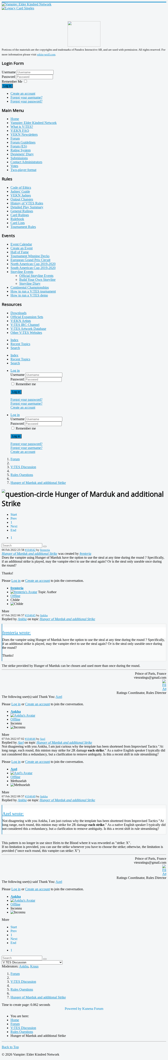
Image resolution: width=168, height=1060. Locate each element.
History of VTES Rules (26, 203)
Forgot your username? (26, 97)
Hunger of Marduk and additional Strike (29, 553)
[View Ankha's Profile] (22, 715)
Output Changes (21, 199)
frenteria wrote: (16, 632)
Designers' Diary (22, 154)
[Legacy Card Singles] (18, 8)
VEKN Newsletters (24, 134)
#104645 (30, 615)
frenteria (45, 549)
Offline (15, 596)
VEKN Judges (20, 195)
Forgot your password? (26, 101)
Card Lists (17, 223)
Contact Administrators (26, 162)
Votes (14, 166)
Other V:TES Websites (26, 332)
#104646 (30, 738)
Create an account (22, 93)
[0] (164, 689)
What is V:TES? (21, 126)
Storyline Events (21, 272)
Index (14, 340)
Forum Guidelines (22, 142)
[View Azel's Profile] (21, 773)
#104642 (30, 549)
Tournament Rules (23, 227)
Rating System (20, 150)
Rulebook (17, 219)
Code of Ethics (20, 187)
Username (9, 72)
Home (14, 119)
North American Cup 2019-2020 (33, 264)
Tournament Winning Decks (29, 256)
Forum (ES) (18, 146)
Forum (15, 138)
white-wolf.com (46, 54)
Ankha (44, 615)
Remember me (26, 384)
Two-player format (23, 170)
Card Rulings (19, 215)
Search (15, 348)
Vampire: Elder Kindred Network (33, 123)
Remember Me (12, 81)
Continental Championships (29, 287)
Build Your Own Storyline (37, 279)
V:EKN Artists (20, 321)
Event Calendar (21, 244)
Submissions (19, 158)
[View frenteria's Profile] (23, 592)
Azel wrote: (13, 813)
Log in (7, 85)
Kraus (34, 966)
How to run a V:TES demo (29, 295)
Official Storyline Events (36, 275)
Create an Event (21, 248)
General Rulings (21, 211)
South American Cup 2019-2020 (33, 268)
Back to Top (10, 1047)
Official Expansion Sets (26, 317)
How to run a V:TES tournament (33, 291)
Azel (59, 697)
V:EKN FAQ (19, 130)
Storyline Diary (29, 283)
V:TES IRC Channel (24, 325)
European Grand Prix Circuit (30, 260)
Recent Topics (20, 344)
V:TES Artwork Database (28, 329)
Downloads (18, 313)
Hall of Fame (19, 252)
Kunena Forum (92, 1008)
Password (9, 77)
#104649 (30, 796)
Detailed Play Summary (26, 207)
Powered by (73, 1008)
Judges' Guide (20, 191)
